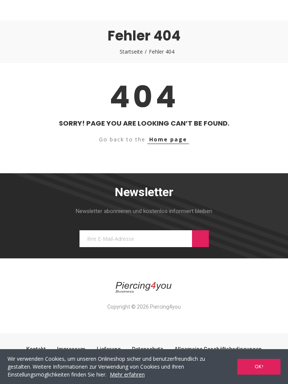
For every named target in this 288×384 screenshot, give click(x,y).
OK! (259, 366)
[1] (200, 238)
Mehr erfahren (127, 374)
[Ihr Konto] (273, 10)
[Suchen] (27, 10)
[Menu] (14, 10)
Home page (168, 139)
